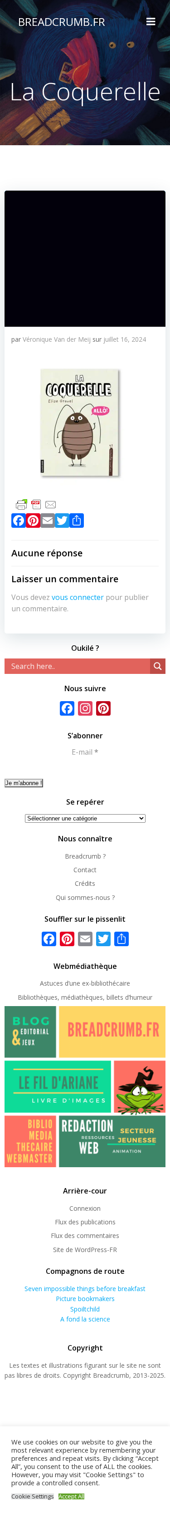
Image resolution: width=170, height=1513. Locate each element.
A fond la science (85, 1319)
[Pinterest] (33, 522)
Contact (85, 869)
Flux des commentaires (85, 1235)
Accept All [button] (71, 1496)
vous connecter (78, 597)
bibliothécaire (110, 983)
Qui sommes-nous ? (85, 897)
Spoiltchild (85, 1309)
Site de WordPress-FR (85, 1249)
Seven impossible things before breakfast (85, 1288)
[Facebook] (18, 522)
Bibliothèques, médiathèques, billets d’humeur (85, 997)
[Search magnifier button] (157, 666)
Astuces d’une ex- (65, 983)
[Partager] (76, 522)
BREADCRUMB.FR (61, 21)
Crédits (85, 883)
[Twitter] (62, 522)
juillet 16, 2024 (124, 339)
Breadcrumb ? (85, 856)
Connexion (85, 1208)
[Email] (47, 522)
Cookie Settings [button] (32, 1496)
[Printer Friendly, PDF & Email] (36, 503)
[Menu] (151, 21)
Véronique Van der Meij (57, 339)
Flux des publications (85, 1222)
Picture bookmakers (85, 1298)
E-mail (85, 752)
